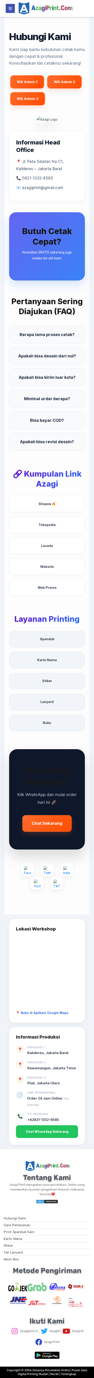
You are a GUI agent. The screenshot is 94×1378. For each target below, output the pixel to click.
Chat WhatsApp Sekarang (47, 1131)
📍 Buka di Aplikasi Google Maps (42, 1013)
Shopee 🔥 (47, 504)
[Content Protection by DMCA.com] (47, 1201)
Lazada (47, 546)
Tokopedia (47, 525)
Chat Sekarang (47, 823)
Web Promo (47, 587)
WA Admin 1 (27, 82)
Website (47, 567)
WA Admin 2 (64, 82)
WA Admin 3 (27, 98)
